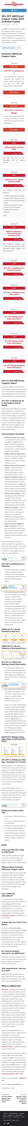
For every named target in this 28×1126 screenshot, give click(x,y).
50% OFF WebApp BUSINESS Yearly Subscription (14, 366)
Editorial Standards (13, 1113)
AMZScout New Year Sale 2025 (14, 148)
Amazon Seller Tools (16, 1084)
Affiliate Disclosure (7, 1116)
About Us (5, 1113)
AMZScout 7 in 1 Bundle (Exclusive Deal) (14, 181)
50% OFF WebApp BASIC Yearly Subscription (14, 318)
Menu (16, 10)
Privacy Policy (16, 1116)
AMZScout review (7, 1046)
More (4, 215)
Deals (8, 1084)
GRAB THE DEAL (14, 92)
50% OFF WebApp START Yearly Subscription (14, 342)
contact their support (8, 915)
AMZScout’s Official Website (15, 828)
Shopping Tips (10, 1115)
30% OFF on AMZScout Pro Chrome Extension (14, 269)
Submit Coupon (19, 1115)
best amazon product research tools (12, 1074)
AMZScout (5, 989)
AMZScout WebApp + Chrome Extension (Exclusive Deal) (14, 233)
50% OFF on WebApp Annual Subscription (14, 293)
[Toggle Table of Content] (18, 48)
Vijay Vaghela (6, 24)
